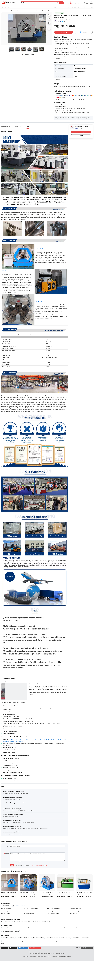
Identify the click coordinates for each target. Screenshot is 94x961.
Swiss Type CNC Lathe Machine (27, 739)
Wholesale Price (55, 952)
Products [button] (23, 3)
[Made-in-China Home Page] (8, 2)
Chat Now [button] (84, 32)
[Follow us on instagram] (86, 947)
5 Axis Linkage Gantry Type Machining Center (56, 911)
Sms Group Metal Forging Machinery (52, 928)
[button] (57, 2)
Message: (7, 853)
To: (8, 850)
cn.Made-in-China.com (60, 953)
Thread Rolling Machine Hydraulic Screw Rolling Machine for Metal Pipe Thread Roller (65, 894)
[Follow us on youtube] (88, 947)
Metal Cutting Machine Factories (23, 937)
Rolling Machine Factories (52, 937)
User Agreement (54, 956)
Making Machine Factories (8, 937)
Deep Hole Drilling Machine (75, 908)
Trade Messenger (23, 947)
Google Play (13, 947)
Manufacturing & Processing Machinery (13, 10)
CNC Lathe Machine (15, 739)
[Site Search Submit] (61, 2)
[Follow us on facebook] (82, 947)
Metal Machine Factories (38, 937)
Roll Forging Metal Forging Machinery (71, 928)
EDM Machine (54, 739)
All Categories (6, 7)
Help (68, 7)
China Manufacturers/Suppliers (36, 952)
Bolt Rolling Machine (22, 941)
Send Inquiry (63, 32)
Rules (92, 7)
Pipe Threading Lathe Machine (53, 908)
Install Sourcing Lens (35, 947)
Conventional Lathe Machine (53, 913)
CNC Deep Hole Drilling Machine (42, 739)
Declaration (61, 956)
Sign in (91, 3)
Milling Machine (19, 741)
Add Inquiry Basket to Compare (27, 54)
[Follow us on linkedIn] (92, 947)
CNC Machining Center (6, 911)
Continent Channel (63, 952)
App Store (5, 947)
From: (7, 846)
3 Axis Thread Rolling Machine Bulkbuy (56, 941)
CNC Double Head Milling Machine (31, 911)
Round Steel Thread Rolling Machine (37, 941)
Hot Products (19, 952)
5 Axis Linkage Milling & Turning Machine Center (80, 911)
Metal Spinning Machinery (25, 928)
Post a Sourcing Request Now (39, 865)
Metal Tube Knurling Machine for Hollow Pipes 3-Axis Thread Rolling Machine (27, 894)
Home (2, 10)
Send (12, 865)
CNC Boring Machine (5, 913)
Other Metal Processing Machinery (9, 928)
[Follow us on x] (84, 947)
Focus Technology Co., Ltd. (37, 956)
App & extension (75, 7)
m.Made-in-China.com (50, 953)
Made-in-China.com (41, 953)
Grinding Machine (11, 741)
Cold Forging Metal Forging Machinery (10, 931)
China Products (26, 952)
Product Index (70, 952)
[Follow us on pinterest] (90, 947)
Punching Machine (38, 928)
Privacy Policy (68, 956)
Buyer (61, 7)
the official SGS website (34, 681)
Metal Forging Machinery (43, 10)
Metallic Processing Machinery (30, 10)
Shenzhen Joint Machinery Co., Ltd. (65, 19)
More (2, 943)
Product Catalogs (21, 905)
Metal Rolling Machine (65, 937)
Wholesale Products (47, 952)
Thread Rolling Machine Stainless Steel (81, 937)
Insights (76, 952)
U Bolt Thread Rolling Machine (8, 941)
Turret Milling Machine (29, 913)
